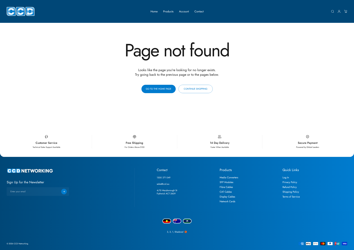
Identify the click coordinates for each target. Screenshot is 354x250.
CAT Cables (226, 191)
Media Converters (229, 177)
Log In (286, 177)
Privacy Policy (290, 182)
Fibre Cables (226, 187)
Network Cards (227, 201)
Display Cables (227, 196)
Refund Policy (290, 187)
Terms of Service (291, 196)
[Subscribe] (64, 191)
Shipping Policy (291, 191)
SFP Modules (226, 182)
